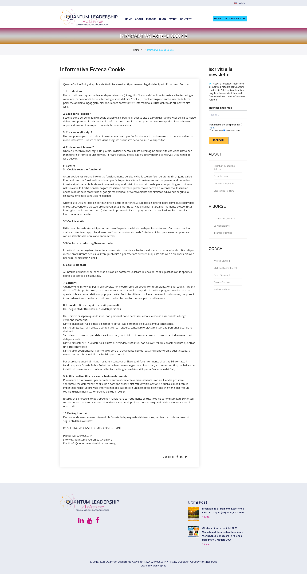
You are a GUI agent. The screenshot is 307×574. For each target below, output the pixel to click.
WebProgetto (159, 565)
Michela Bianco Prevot (225, 267)
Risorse (151, 19)
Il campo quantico (223, 232)
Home (136, 49)
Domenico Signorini (224, 183)
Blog (162, 19)
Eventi (173, 19)
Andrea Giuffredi (222, 260)
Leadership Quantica (224, 218)
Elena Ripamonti (222, 275)
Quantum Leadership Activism (224, 167)
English (241, 3)
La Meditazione (222, 225)
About (139, 19)
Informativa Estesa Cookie (160, 49)
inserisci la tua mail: (220, 107)
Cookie (183, 561)
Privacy (173, 561)
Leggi (212, 127)
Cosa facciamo (221, 176)
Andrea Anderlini (222, 289)
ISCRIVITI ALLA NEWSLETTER (229, 18)
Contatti (186, 19)
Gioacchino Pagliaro (224, 190)
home (128, 19)
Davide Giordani (222, 282)
